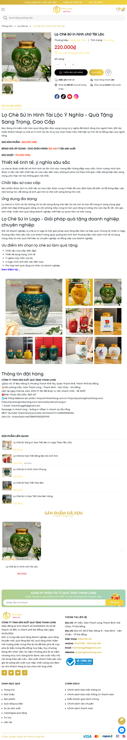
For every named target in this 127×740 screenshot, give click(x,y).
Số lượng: (59, 59)
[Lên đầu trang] (122, 712)
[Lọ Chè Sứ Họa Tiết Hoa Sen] (7, 485)
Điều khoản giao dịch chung (83, 699)
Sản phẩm (9, 699)
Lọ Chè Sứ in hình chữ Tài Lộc (22, 566)
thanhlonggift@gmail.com (86, 647)
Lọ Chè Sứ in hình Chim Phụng (29, 469)
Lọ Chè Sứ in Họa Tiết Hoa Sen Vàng (33, 496)
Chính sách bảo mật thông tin (84, 689)
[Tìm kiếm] (5, 18)
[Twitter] (11, 672)
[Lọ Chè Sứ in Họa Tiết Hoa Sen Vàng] (7, 499)
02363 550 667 (85, 639)
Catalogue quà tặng (15, 713)
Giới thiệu (9, 694)
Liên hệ (8, 722)
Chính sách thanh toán (80, 708)
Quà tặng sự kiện (13, 703)
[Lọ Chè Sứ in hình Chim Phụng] (7, 472)
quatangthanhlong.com (88, 652)
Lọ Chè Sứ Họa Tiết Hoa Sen (28, 482)
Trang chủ (9, 689)
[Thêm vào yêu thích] (108, 72)
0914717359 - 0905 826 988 (87, 643)
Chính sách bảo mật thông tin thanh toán (90, 694)
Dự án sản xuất (12, 708)
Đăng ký (114, 602)
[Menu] (3, 9)
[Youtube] (18, 672)
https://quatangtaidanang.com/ (19, 402)
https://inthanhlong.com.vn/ (52, 398)
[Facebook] (4, 672)
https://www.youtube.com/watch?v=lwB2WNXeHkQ (46, 412)
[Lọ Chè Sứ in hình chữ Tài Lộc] (21, 541)
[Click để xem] (26, 57)
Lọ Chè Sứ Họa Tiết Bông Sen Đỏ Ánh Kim (35, 455)
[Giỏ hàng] (123, 9)
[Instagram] (24, 672)
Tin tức (7, 717)
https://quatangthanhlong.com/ (85, 398)
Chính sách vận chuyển (80, 703)
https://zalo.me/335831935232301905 (30, 416)
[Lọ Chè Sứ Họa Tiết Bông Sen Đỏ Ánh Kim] (7, 458)
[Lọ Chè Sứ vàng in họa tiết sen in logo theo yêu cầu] (7, 445)
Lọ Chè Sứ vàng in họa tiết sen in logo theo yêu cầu (42, 442)
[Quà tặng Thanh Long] (63, 10)
